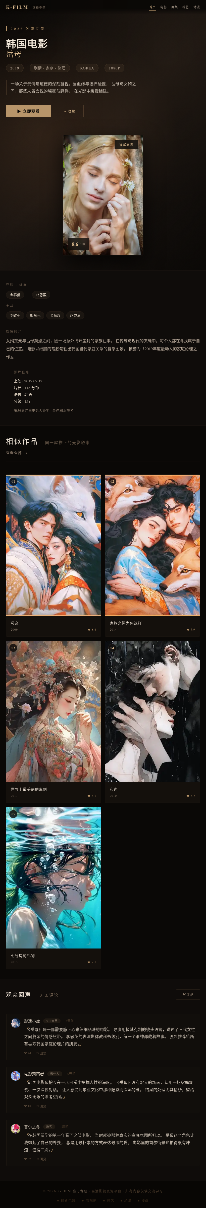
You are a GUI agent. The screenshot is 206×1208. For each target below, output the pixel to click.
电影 (163, 7)
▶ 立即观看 (28, 111)
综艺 (185, 7)
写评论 (188, 994)
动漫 (196, 7)
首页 (152, 7)
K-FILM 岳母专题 (73, 1191)
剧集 (174, 7)
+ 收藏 (69, 111)
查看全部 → (17, 452)
